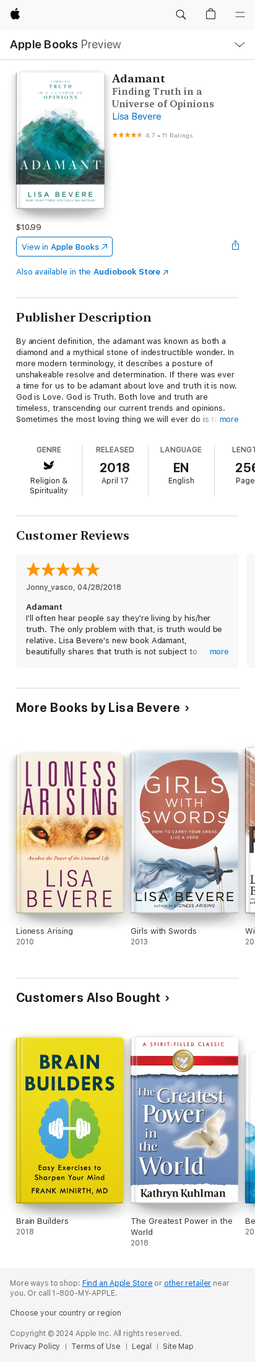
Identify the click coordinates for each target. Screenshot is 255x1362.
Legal (142, 1346)
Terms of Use (96, 1346)
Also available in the (88, 271)
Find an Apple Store (117, 1283)
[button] (181, 15)
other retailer (187, 1283)
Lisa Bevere (136, 116)
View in (60, 247)
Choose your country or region (65, 1313)
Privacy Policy (35, 1346)
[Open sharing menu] (235, 246)
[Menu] (240, 15)
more (230, 419)
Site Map (178, 1346)
